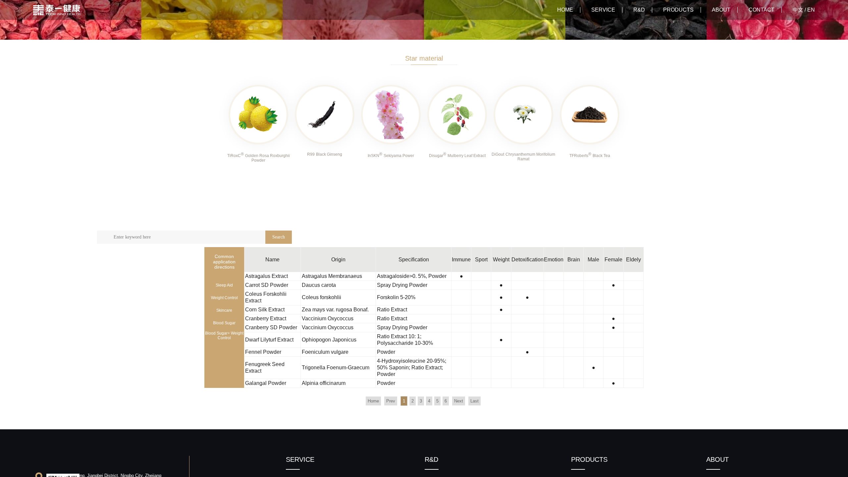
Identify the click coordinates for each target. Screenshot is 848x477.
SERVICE (603, 10)
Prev (390, 400)
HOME (565, 10)
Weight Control (224, 297)
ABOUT (721, 10)
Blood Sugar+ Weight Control (224, 335)
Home (373, 400)
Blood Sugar (224, 323)
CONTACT (761, 10)
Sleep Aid (224, 285)
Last (474, 400)
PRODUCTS (678, 10)
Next (458, 400)
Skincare (224, 310)
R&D (639, 10)
